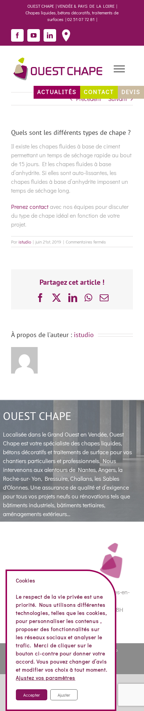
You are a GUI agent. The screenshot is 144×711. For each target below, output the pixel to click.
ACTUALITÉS (56, 91)
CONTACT (99, 91)
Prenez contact (29, 206)
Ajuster (64, 695)
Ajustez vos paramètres (45, 677)
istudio (24, 242)
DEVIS (130, 91)
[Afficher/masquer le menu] (119, 69)
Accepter (31, 695)
